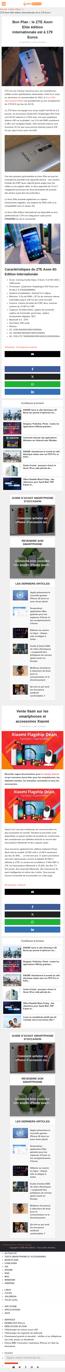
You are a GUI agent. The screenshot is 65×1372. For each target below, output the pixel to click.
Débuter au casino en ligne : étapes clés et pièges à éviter (39, 634)
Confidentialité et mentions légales (17, 1245)
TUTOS (8, 1293)
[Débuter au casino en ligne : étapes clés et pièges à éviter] (21, 633)
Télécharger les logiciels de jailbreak (23, 1333)
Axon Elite (50, 97)
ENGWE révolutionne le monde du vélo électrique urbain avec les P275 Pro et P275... (41, 454)
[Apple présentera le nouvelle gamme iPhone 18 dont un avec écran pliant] (21, 595)
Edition (20, 101)
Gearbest (10, 347)
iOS (6, 1266)
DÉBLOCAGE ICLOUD (16, 1326)
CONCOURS (11, 1263)
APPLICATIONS (12, 1309)
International (11, 101)
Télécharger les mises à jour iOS (21, 1329)
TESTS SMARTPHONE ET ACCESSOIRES (25, 1256)
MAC (7, 1276)
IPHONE (9, 1270)
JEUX (7, 1313)
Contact (9, 1353)
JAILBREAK (11, 1296)
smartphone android (27, 347)
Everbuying (11, 885)
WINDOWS (10, 1280)
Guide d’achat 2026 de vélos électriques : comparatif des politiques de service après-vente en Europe (41, 653)
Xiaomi (22, 885)
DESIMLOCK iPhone (15, 1323)
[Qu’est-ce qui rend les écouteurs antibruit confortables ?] (21, 689)
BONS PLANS (11, 1260)
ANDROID (9, 1283)
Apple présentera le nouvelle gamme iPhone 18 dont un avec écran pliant (40, 597)
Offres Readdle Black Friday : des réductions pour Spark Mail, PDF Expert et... (38, 482)
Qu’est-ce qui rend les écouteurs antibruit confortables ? (39, 691)
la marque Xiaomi (50, 774)
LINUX (8, 1290)
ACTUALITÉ (11, 1253)
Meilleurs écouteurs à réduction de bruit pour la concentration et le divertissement (40, 674)
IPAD (7, 1273)
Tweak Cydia (11, 1300)
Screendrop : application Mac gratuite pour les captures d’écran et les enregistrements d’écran (40, 616)
